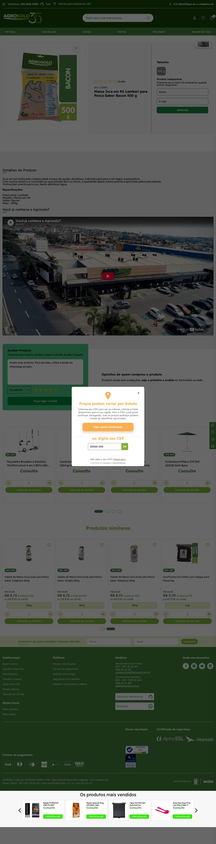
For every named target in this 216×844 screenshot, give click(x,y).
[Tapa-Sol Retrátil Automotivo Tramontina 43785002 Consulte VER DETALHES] (119, 817)
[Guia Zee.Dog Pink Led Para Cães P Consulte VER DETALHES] (162, 817)
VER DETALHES (53, 816)
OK (125, 446)
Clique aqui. (119, 459)
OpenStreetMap (119, 463)
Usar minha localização (108, 427)
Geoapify (107, 463)
